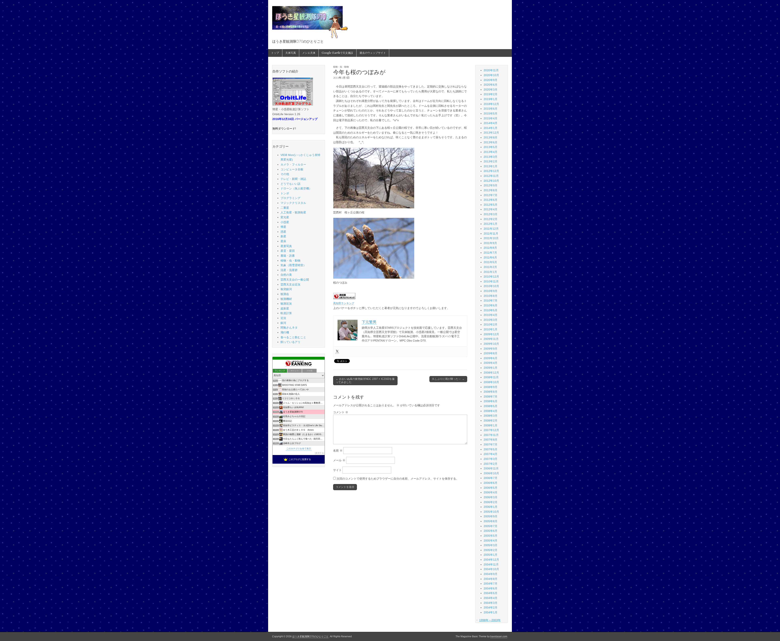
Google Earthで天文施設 (337, 53)
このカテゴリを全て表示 (298, 448)
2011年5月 (490, 262)
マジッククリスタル (293, 202)
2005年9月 (490, 516)
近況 (283, 318)
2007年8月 (490, 439)
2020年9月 (490, 80)
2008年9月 (490, 387)
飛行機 (285, 332)
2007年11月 (491, 435)
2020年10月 (491, 75)
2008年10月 (491, 382)
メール (339, 460)
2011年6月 (490, 257)
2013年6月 (490, 142)
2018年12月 (491, 104)
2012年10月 (491, 180)
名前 (337, 450)
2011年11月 (491, 233)
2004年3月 (490, 602)
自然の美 (286, 274)
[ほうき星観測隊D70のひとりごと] (310, 20)
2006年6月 (490, 482)
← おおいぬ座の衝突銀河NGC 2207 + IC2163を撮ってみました (365, 380)
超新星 (285, 308)
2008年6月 (490, 401)
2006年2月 (490, 502)
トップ (275, 53)
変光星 (285, 217)
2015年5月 (490, 113)
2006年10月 (491, 473)
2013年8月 (490, 137)
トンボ (285, 193)
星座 (283, 241)
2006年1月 (490, 506)
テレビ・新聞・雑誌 (293, 179)
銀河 (283, 322)
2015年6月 (490, 108)
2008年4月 (490, 411)
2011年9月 (490, 243)
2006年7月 (490, 478)
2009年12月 (491, 334)
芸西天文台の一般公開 (295, 279)
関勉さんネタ (289, 327)
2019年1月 (490, 99)
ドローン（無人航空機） (296, 188)
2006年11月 (491, 468)
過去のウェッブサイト (373, 53)
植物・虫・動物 (341, 66)
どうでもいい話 (290, 183)
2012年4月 (490, 209)
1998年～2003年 (490, 620)
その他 (285, 174)
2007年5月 (490, 449)
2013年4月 (490, 151)
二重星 (285, 207)
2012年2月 (490, 219)
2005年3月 (490, 545)
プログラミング (290, 198)
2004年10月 (491, 569)
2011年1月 (490, 271)
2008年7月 (490, 396)
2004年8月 (490, 578)
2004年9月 (490, 574)
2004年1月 (490, 612)
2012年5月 (490, 204)
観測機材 (286, 299)
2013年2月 (490, 161)
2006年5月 (490, 487)
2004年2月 (490, 607)
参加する (319, 453)
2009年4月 (490, 362)
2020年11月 (491, 70)
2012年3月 (490, 214)
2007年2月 (490, 463)
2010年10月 (491, 286)
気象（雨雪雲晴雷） (293, 265)
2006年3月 (490, 497)
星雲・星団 (288, 250)
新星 (283, 236)
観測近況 (286, 303)
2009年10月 (491, 343)
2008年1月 (490, 425)
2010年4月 (490, 315)
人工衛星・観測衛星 (293, 212)
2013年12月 (491, 132)
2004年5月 (490, 593)
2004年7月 (490, 583)
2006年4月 (490, 492)
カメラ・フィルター (293, 164)
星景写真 (286, 246)
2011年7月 (490, 252)
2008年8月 (490, 391)
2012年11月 (491, 175)
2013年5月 (490, 147)
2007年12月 (491, 430)
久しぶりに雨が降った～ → (448, 378)
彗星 (283, 226)
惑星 (283, 231)
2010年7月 (490, 300)
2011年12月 (491, 228)
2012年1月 (490, 223)
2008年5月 (490, 406)
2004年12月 (491, 559)
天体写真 (290, 53)
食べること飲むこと (293, 337)
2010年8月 (490, 295)
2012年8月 (490, 190)
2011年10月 (491, 238)
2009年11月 (491, 338)
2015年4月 (490, 118)
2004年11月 (491, 564)
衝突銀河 (286, 289)
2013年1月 (490, 166)
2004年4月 (490, 598)
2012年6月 (490, 199)
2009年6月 (490, 358)
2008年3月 (490, 415)
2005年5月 (490, 535)
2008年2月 (490, 420)
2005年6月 (490, 530)
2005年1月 (490, 554)
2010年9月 (490, 291)
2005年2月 (490, 550)
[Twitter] (337, 351)
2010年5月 (490, 310)
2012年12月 (491, 171)
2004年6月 (490, 588)
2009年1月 (490, 367)
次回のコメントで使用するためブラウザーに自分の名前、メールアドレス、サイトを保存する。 (398, 478)
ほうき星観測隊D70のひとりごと (310, 636)
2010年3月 (490, 319)
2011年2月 (490, 267)
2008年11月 (491, 377)
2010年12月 (491, 276)
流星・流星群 (289, 270)
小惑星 (285, 222)
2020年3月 (490, 89)
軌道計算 (286, 313)
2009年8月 (490, 353)
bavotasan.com (498, 636)
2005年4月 (490, 540)
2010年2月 (490, 324)
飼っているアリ (290, 342)
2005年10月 (491, 511)
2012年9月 (490, 185)
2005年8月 (490, 521)
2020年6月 (490, 84)
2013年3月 (490, 156)
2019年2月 (490, 94)
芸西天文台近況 (290, 284)
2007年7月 (490, 444)
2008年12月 (491, 372)
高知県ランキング (343, 303)
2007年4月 (490, 454)
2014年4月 (490, 123)
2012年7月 (490, 195)
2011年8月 (490, 247)
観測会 (285, 294)
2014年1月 (490, 128)
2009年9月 (490, 348)
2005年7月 (490, 526)
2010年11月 (491, 281)
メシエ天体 (308, 53)
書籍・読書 (288, 255)
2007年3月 (490, 458)
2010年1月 (490, 329)
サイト (337, 470)
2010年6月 (490, 305)
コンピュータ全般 (292, 169)
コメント (340, 412)
